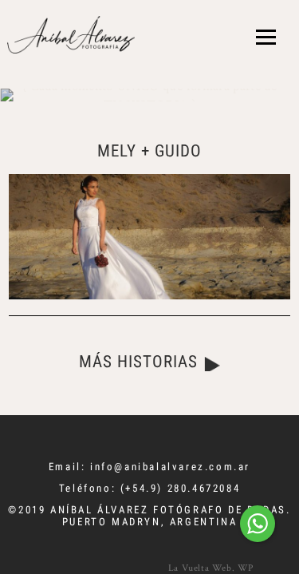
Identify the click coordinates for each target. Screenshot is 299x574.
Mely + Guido (150, 150)
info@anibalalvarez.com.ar (170, 467)
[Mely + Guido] (149, 236)
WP (246, 567)
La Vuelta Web (200, 567)
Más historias (139, 361)
